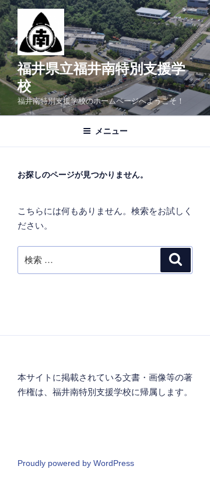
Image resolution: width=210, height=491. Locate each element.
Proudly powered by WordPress (76, 463)
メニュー (111, 131)
